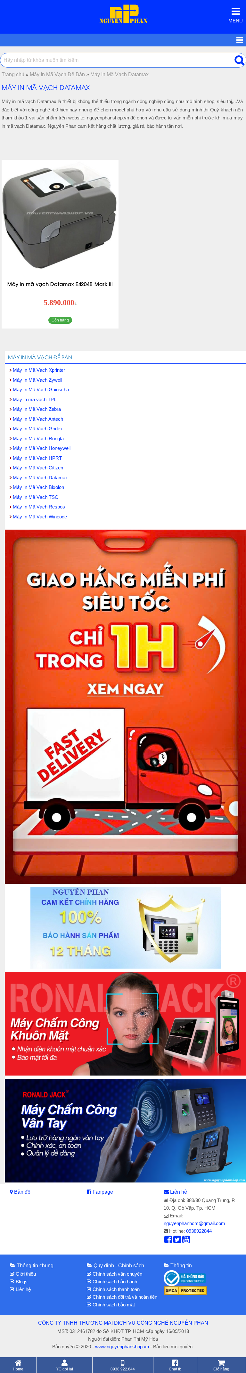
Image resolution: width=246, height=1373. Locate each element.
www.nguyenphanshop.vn (122, 1346)
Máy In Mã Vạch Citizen (38, 467)
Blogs (21, 1281)
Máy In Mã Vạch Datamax (40, 477)
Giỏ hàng (221, 1369)
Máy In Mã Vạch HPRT (37, 458)
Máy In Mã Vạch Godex (38, 428)
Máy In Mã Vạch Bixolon (38, 487)
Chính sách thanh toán (115, 1289)
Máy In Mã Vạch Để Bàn (40, 357)
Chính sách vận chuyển (116, 1274)
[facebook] (168, 1241)
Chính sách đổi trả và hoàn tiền (124, 1297)
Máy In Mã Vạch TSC (35, 497)
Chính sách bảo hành (114, 1281)
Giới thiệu (25, 1274)
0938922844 (199, 1231)
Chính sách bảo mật (113, 1304)
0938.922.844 (123, 1369)
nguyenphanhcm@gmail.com (194, 1223)
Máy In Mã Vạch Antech (38, 419)
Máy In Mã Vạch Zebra (37, 409)
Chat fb (175, 1369)
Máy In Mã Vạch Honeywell (41, 448)
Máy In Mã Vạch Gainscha (41, 389)
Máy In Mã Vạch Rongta (38, 438)
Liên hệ (178, 1192)
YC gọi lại (64, 1369)
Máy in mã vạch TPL (34, 399)
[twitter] (177, 1241)
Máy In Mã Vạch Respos (39, 506)
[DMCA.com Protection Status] (185, 1290)
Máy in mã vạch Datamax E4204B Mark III (60, 283)
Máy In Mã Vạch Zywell (37, 380)
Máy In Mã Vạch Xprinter (39, 370)
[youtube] (186, 1241)
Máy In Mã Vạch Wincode (40, 516)
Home (18, 1369)
